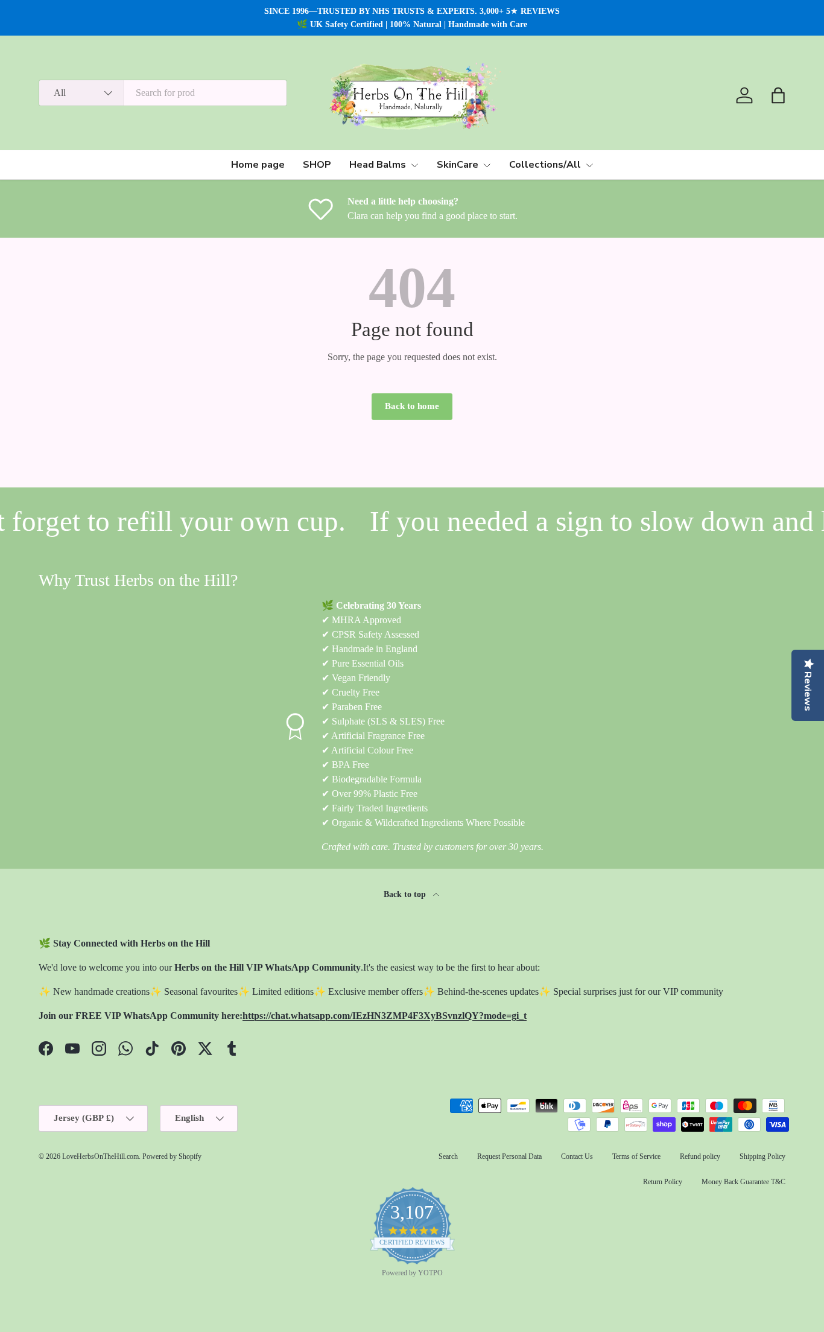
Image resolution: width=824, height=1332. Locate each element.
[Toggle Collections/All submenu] (589, 165)
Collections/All (545, 164)
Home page (258, 164)
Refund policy (700, 1156)
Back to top (406, 894)
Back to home (412, 406)
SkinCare (457, 164)
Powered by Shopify (171, 1156)
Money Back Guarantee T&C (743, 1182)
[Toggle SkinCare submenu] (487, 165)
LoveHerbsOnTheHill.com (100, 1156)
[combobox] (163, 93)
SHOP (317, 164)
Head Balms (377, 164)
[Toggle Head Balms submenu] (414, 165)
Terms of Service (636, 1156)
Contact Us (577, 1156)
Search (448, 1156)
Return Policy (662, 1182)
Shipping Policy (762, 1156)
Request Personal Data (509, 1156)
